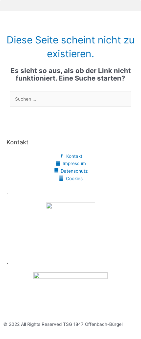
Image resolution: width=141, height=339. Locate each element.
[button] (70, 5)
